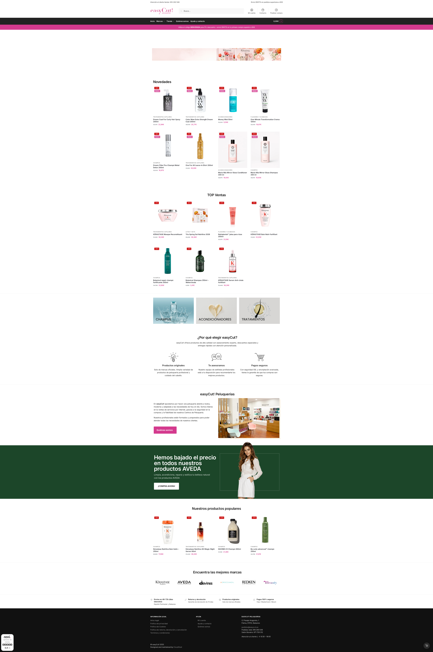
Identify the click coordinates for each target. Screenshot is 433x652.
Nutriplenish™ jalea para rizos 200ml (230, 235)
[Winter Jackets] (259, 311)
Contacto (262, 13)
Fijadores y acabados (259, 117)
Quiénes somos (204, 627)
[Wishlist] (179, 89)
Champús (156, 163)
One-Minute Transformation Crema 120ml (265, 120)
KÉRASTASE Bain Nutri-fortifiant (264, 234)
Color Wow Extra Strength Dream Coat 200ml (199, 120)
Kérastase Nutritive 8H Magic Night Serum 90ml (200, 550)
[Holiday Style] (216, 311)
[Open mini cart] (426, 646)
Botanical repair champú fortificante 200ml (163, 281)
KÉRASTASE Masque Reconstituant (167, 234)
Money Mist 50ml (225, 119)
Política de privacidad (159, 623)
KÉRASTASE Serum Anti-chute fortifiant (230, 281)
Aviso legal (154, 620)
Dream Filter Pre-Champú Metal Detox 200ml (166, 166)
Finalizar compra (276, 13)
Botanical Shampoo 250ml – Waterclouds (197, 281)
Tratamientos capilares (162, 117)
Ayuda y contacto (204, 623)
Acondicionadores (225, 117)
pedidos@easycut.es (250, 627)
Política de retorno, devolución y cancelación (168, 630)
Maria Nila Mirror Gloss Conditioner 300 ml (232, 174)
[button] (278, 21)
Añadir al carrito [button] (167, 129)
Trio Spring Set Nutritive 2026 (198, 234)
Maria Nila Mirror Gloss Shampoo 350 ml (264, 174)
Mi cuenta (251, 13)
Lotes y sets (190, 232)
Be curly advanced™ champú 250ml (262, 550)
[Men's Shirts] (173, 311)
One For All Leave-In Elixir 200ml (199, 165)
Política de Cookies (158, 627)
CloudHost (178, 647)
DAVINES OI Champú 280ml (229, 549)
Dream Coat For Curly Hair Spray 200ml (166, 120)
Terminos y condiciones (160, 633)
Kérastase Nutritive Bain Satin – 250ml (166, 550)
